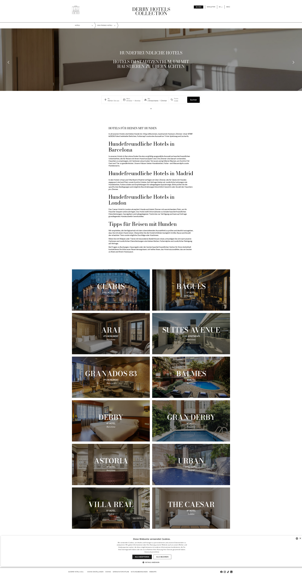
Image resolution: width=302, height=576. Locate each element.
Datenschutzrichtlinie (121, 571)
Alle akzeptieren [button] (142, 557)
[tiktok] (228, 572)
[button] (151, 562)
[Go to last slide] (8, 62)
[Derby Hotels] (76, 10)
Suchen (193, 100)
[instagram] (225, 572)
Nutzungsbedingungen (139, 571)
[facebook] (221, 572)
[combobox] (297, 538)
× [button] (300, 538)
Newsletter (211, 7)
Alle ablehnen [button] (162, 557)
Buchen (198, 7)
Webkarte (152, 571)
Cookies (108, 571)
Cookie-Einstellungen (95, 571)
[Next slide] (293, 62)
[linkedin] (231, 572)
